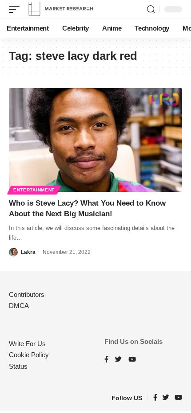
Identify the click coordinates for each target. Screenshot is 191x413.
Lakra (28, 252)
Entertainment (34, 189)
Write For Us (27, 343)
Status (18, 366)
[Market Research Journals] (61, 9)
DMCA (19, 305)
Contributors (26, 294)
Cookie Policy (29, 354)
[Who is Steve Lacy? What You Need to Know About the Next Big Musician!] (95, 140)
